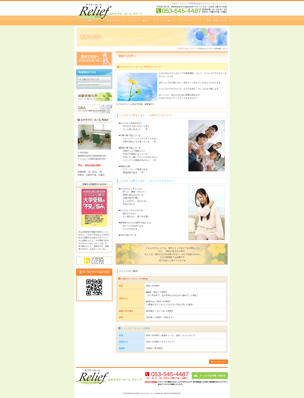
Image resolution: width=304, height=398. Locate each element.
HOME (180, 48)
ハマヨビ (94, 260)
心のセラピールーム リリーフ (88, 20)
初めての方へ (114, 20)
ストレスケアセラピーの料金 (135, 328)
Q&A (94, 109)
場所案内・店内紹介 (190, 20)
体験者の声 (94, 96)
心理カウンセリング (94, 79)
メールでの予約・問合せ (185, 378)
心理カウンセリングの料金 (134, 278)
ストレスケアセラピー (94, 85)
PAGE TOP (218, 361)
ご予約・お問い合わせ (215, 20)
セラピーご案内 (139, 20)
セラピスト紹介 (164, 20)
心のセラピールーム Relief (109, 378)
